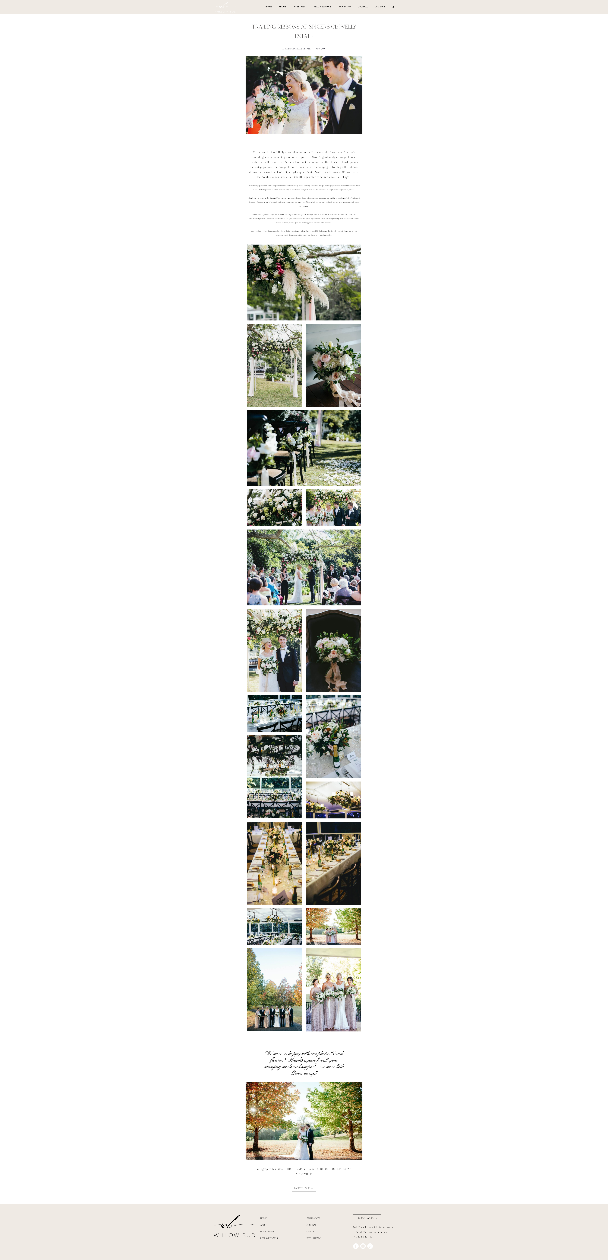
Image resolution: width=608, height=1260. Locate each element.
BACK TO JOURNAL (304, 1188)
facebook (356, 1246)
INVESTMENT (300, 6)
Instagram (363, 1246)
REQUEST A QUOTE (367, 1218)
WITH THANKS (314, 1238)
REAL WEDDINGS (322, 6)
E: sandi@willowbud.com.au (370, 1232)
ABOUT (282, 6)
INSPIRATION (345, 6)
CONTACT (380, 6)
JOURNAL (363, 6)
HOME (269, 6)
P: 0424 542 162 (363, 1236)
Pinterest (370, 1246)
